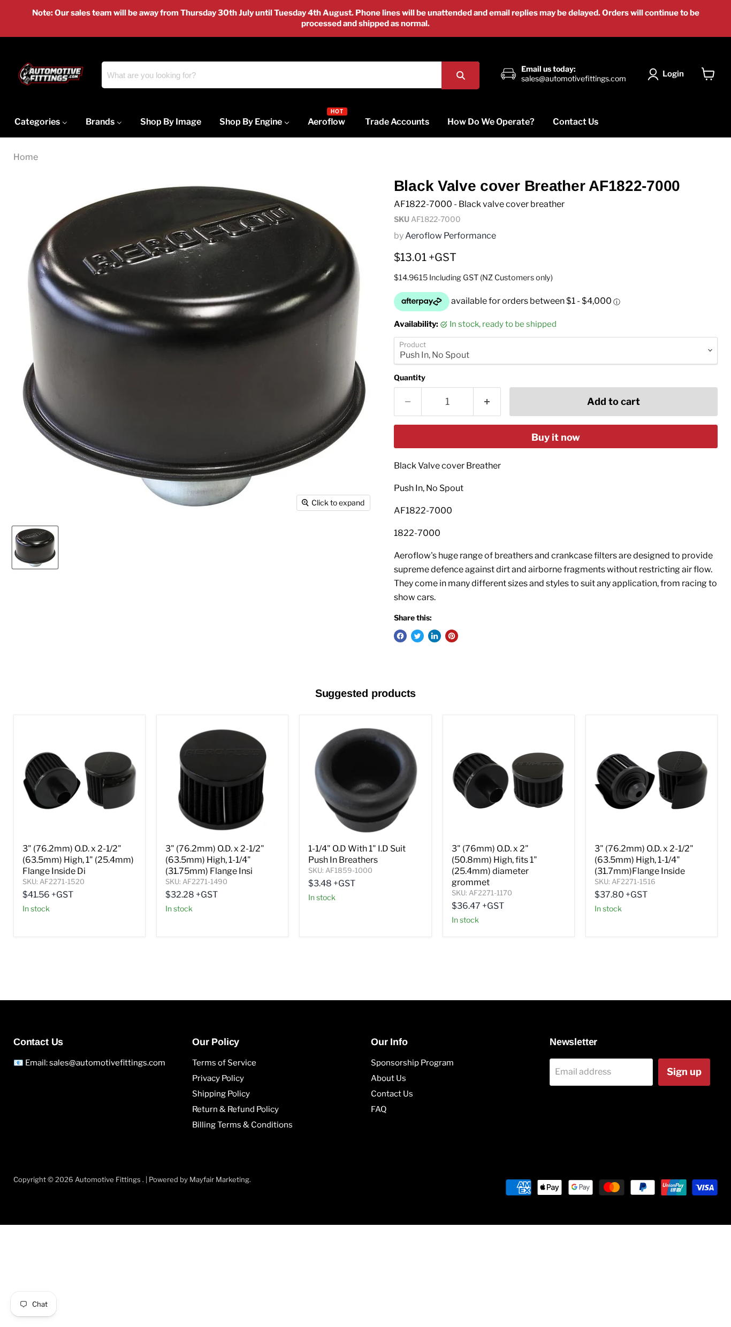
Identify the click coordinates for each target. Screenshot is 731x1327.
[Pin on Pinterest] (451, 697)
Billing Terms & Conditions (242, 1186)
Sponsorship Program (412, 1124)
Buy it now (555, 437)
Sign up (684, 1132)
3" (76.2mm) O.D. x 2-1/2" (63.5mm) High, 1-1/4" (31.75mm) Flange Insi (214, 920)
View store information (441, 505)
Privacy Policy (218, 1139)
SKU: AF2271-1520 (53, 942)
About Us (388, 1139)
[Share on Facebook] (400, 697)
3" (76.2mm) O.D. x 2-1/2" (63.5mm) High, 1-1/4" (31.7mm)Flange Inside (644, 920)
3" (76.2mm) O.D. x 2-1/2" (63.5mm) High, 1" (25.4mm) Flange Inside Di (78, 920)
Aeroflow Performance (450, 236)
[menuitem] (41, 121)
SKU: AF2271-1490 (196, 942)
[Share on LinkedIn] (434, 697)
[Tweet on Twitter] (417, 697)
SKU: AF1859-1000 (340, 931)
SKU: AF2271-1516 (625, 942)
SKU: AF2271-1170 (482, 953)
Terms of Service (224, 1124)
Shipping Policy (221, 1155)
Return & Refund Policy (235, 1170)
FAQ (378, 1170)
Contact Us (392, 1155)
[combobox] (290, 75)
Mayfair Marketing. (220, 1240)
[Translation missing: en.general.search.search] (460, 75)
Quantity (409, 377)
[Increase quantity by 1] (487, 402)
